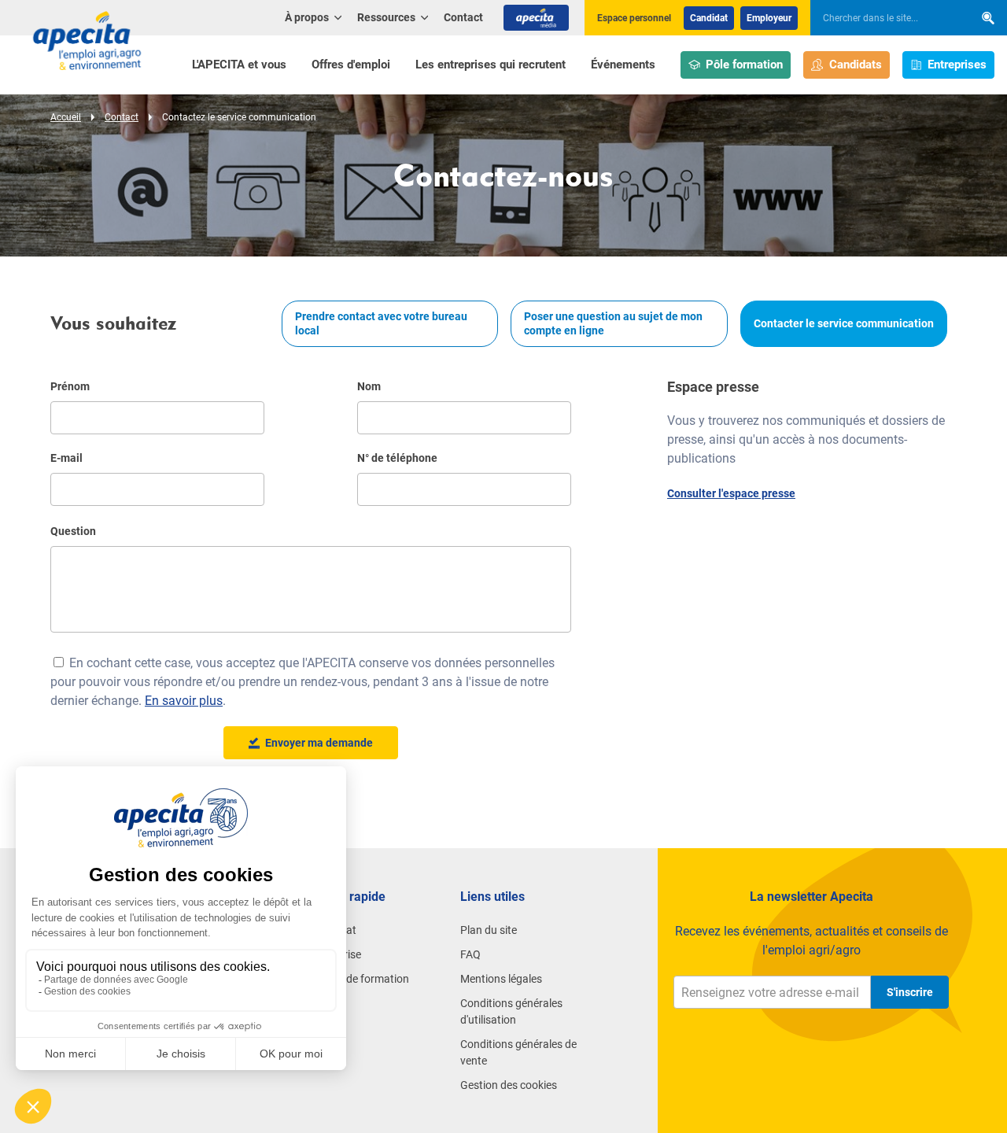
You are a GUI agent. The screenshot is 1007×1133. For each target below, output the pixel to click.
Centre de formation (360, 978)
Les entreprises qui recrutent (490, 64)
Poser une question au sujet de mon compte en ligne (613, 323)
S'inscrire (910, 992)
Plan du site (488, 930)
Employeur (769, 18)
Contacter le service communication (844, 323)
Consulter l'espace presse (731, 493)
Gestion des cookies (508, 1085)
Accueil (65, 117)
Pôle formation (744, 64)
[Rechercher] (988, 17)
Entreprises (957, 64)
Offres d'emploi (351, 64)
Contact (463, 17)
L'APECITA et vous (239, 64)
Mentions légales (501, 978)
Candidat (709, 18)
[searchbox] (884, 18)
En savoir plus (184, 700)
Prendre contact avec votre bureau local (381, 323)
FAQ (470, 954)
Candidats (855, 64)
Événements (623, 64)
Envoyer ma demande (319, 742)
